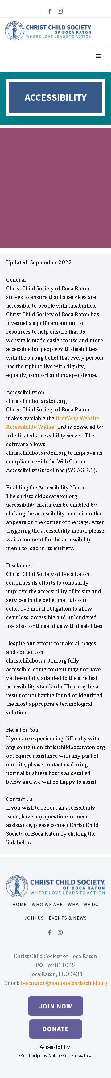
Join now (55, 1006)
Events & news (68, 918)
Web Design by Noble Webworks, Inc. (55, 1055)
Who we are (47, 904)
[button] (98, 56)
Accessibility (54, 1047)
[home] (48, 30)
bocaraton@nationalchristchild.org (64, 983)
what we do (83, 904)
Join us (34, 918)
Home (19, 904)
